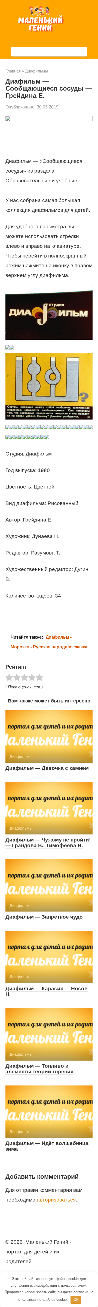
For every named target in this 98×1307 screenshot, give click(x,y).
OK (76, 1300)
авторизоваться (56, 1200)
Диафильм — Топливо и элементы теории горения (39, 1068)
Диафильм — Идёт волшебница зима (46, 1146)
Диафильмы (36, 71)
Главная (13, 71)
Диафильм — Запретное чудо (44, 917)
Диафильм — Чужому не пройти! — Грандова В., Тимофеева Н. (48, 842)
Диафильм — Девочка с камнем (47, 768)
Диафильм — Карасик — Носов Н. (46, 991)
